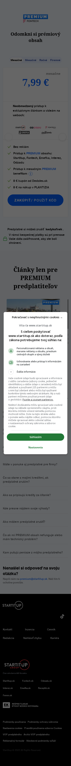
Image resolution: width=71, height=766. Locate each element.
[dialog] (36, 383)
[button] (35, 372)
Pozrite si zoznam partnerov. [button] (38, 399)
